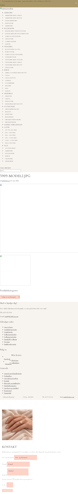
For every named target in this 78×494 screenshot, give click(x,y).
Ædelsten (9, 23)
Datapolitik (7, 393)
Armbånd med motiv (13, 18)
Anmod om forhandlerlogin (13, 373)
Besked (4, 475)
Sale (6, 145)
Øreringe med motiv (14, 104)
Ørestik (8, 96)
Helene (8, 86)
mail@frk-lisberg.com (11, 316)
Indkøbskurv (15, 363)
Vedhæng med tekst (13, 62)
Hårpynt (9, 114)
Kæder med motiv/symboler (17, 33)
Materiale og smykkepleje (12, 383)
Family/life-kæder (13, 36)
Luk (76, 3)
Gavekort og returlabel (11, 388)
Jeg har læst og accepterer (23, 479)
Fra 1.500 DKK (10, 143)
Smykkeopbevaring (13, 119)
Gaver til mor (8, 327)
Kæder (7, 44)
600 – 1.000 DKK (11, 138)
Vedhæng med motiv (13, 65)
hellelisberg (5, 181)
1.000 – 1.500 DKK (11, 140)
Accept (4, 479)
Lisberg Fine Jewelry (13, 125)
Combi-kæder (10, 41)
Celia (7, 75)
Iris (6, 88)
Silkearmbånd (11, 20)
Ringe (6, 70)
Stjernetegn (10, 57)
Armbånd (8, 13)
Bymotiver (9, 52)
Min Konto (14, 360)
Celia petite (10, 78)
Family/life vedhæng (14, 54)
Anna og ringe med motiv (16, 73)
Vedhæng (8, 47)
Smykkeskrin (10, 122)
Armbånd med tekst (13, 15)
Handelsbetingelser (10, 386)
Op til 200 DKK (11, 130)
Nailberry (9, 117)
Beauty (8, 112)
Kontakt (6, 381)
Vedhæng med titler (14, 60)
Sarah (7, 91)
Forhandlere (8, 376)
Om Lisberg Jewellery (11, 378)
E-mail (4, 464)
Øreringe (8, 93)
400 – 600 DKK (10, 135)
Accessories (9, 106)
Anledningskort (12, 109)
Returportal (7, 391)
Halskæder (9, 28)
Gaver (7, 127)
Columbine (9, 83)
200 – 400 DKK (10, 132)
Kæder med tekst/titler (15, 31)
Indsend (7, 490)
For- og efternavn (8, 457)
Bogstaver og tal (12, 49)
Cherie (8, 80)
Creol (7, 99)
